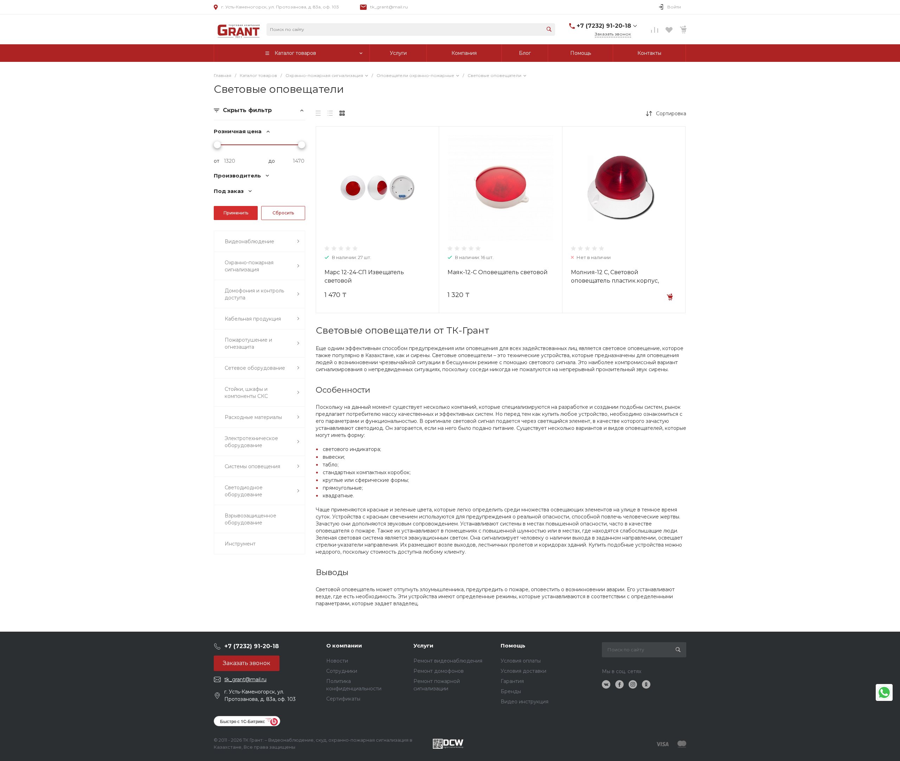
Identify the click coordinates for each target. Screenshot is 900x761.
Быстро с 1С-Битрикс (242, 721)
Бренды (511, 691)
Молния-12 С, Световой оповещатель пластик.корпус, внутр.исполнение (615, 280)
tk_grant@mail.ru (389, 6)
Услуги (423, 645)
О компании (344, 645)
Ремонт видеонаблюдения (447, 661)
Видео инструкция (524, 701)
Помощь (513, 645)
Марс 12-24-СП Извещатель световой (364, 276)
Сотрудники (341, 671)
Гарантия (512, 681)
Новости (337, 661)
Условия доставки (523, 671)
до (271, 161)
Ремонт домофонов (438, 671)
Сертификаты (343, 699)
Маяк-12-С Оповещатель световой (498, 272)
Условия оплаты (521, 661)
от (216, 161)
